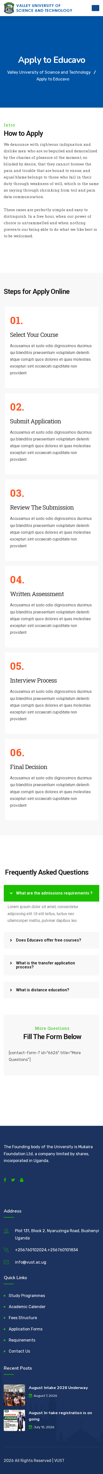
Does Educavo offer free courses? (48, 940)
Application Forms (25, 1329)
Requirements (22, 1340)
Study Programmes (27, 1295)
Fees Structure (23, 1317)
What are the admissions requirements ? (54, 893)
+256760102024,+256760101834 (46, 1249)
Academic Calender (27, 1306)
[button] (51, 893)
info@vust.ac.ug (30, 1262)
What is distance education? (42, 990)
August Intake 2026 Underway (58, 1388)
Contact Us (19, 1351)
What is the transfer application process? (45, 965)
